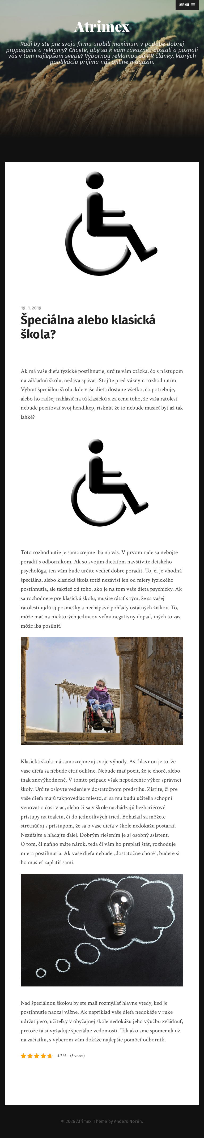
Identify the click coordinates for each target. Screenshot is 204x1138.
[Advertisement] (102, 122)
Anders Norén (128, 1121)
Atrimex (102, 26)
